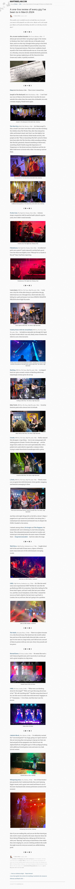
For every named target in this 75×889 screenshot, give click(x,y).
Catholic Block (14, 735)
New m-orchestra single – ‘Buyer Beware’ (22, 873)
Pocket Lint (13, 213)
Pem (11, 90)
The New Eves (14, 126)
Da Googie (28, 527)
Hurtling (12, 370)
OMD (11, 583)
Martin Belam (17, 16)
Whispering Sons (15, 780)
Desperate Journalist (21, 537)
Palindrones (14, 248)
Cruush (12, 438)
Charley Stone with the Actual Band (21, 330)
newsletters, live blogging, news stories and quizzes (23, 858)
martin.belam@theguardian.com (31, 865)
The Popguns (38, 527)
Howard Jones (14, 653)
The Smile (13, 632)
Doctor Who (22, 860)
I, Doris (12, 479)
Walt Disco (13, 546)
